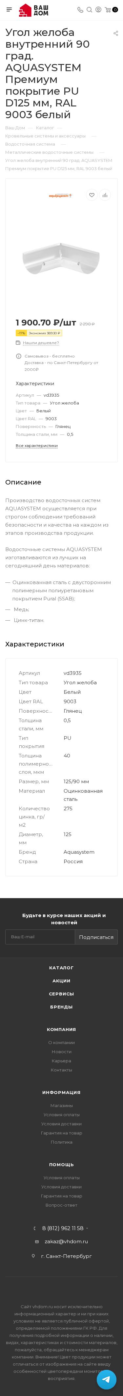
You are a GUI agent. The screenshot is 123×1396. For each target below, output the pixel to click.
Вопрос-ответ (61, 1205)
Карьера (61, 1060)
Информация (61, 1092)
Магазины (62, 1105)
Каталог (61, 967)
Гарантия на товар (61, 1132)
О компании (61, 1042)
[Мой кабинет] (98, 10)
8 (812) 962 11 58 (63, 1228)
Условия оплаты (62, 1114)
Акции (61, 980)
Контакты (61, 1069)
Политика (61, 1142)
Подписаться (96, 937)
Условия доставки (61, 1123)
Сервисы (61, 993)
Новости (62, 1051)
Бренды (61, 1006)
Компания (61, 1029)
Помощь (61, 1164)
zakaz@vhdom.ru (66, 1241)
